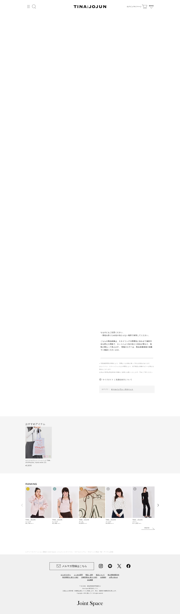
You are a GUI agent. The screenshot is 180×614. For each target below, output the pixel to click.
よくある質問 (78, 575)
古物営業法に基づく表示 (89, 577)
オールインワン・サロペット (122, 389)
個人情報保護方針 (113, 575)
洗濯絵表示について (124, 379)
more (147, 528)
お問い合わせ (113, 577)
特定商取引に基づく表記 (70, 577)
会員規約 (103, 577)
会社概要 (90, 580)
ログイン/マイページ (134, 7)
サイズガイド (108, 379)
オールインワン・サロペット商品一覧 (88, 552)
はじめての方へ (66, 575)
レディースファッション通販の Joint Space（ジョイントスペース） (49, 552)
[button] (158, 505)
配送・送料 (89, 575)
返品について (100, 575)
